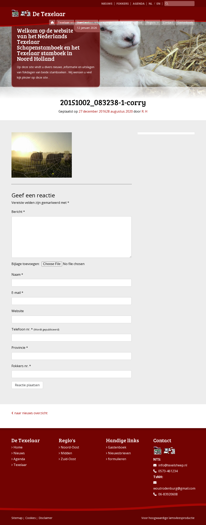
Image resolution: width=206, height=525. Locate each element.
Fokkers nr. (21, 366)
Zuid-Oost (68, 459)
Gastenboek (185, 22)
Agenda (139, 3)
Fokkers (122, 3)
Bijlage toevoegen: (25, 264)
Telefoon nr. (22, 329)
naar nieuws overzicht (30, 413)
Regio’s (151, 22)
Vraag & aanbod (131, 22)
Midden (66, 453)
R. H (144, 111)
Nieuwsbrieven (119, 453)
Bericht (18, 211)
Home (18, 447)
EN (158, 3)
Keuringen (107, 22)
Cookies (30, 518)
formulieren (117, 459)
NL (150, 3)
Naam (17, 274)
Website (17, 311)
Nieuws (106, 3)
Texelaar (64, 22)
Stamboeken (85, 22)
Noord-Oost (70, 447)
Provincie (19, 347)
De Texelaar (49, 14)
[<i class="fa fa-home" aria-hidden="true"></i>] (52, 22)
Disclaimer (45, 518)
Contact (168, 22)
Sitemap (17, 518)
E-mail (17, 292)
